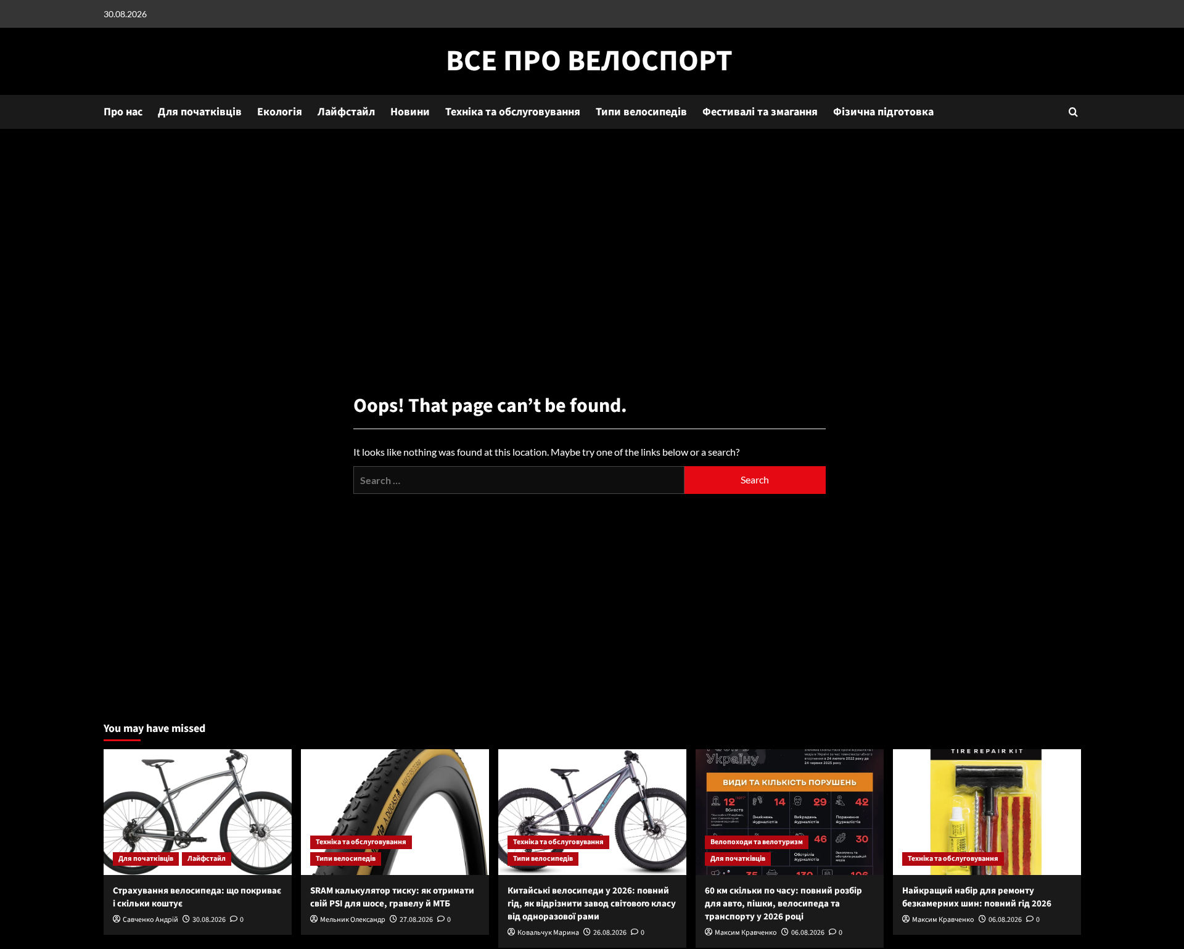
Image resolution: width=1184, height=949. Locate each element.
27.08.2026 (416, 919)
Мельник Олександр (352, 919)
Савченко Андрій (150, 919)
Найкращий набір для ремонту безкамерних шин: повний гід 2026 (976, 897)
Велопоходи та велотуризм (756, 842)
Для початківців (200, 112)
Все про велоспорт (589, 61)
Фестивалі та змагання (760, 112)
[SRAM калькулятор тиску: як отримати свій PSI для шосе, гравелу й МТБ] (395, 811)
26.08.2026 (610, 932)
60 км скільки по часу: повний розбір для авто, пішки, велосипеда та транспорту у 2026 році (783, 903)
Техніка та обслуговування (512, 112)
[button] (1073, 112)
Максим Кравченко (746, 932)
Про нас (123, 112)
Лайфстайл (346, 112)
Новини (410, 112)
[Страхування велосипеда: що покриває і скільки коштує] (198, 811)
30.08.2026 (209, 919)
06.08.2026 (807, 932)
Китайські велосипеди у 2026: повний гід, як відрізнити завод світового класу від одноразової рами (592, 903)
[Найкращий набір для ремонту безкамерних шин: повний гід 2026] (987, 811)
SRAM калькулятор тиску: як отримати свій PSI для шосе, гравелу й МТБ (392, 897)
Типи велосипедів (641, 112)
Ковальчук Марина (548, 932)
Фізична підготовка (883, 112)
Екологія (279, 112)
